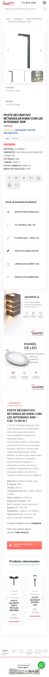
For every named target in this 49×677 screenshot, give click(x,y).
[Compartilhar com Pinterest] (24, 178)
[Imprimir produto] (38, 178)
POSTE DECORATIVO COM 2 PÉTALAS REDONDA (14, 605)
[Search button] (45, 9)
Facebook (36, 523)
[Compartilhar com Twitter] (16, 178)
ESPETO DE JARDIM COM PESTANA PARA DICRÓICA (27, 251)
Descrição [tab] (14, 403)
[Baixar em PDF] (9, 185)
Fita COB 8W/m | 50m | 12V (25, 225)
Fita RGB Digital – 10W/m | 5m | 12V (27, 238)
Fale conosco (22, 532)
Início (8, 19)
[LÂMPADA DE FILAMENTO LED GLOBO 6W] (7, 264)
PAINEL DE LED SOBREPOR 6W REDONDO (27, 277)
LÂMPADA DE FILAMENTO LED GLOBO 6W (27, 264)
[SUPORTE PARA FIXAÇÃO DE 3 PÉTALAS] (7, 212)
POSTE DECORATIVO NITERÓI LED (35, 601)
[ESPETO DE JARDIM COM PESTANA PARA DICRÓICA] (7, 251)
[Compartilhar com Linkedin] (31, 178)
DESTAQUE (20, 130)
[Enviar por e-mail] (16, 185)
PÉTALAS (14, 591)
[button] (8, 50)
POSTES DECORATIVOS (19, 22)
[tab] (14, 403)
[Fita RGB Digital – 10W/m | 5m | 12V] (7, 238)
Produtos (18, 19)
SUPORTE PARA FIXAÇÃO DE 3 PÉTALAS (27, 212)
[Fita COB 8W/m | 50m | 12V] (7, 225)
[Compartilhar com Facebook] (9, 178)
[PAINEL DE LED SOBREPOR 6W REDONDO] (7, 277)
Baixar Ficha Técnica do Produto (23, 545)
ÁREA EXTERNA (33, 19)
